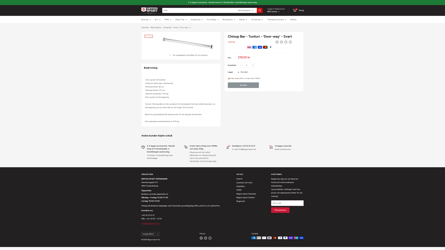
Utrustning (256, 19)
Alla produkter (156, 27)
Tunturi (231, 42)
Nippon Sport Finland (245, 197)
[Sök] (260, 10)
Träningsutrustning (275, 19)
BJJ (156, 19)
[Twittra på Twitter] (286, 42)
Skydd (242, 19)
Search (239, 179)
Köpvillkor (240, 186)
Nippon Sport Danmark (246, 194)
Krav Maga (211, 19)
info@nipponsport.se (150, 223)
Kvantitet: (232, 65)
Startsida (144, 27)
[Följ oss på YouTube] (210, 238)
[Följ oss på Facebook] (201, 238)
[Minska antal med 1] (240, 65)
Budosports (228, 19)
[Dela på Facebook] (277, 42)
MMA (167, 19)
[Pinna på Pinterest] (281, 42)
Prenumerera (280, 210)
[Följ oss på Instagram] (205, 238)
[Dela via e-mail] (290, 42)
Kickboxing (195, 19)
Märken (293, 19)
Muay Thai (179, 19)
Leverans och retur (244, 182)
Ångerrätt (240, 201)
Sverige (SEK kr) (148, 234)
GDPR (238, 190)
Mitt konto (272, 11)
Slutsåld (243, 85)
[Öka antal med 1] (252, 65)
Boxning (144, 19)
